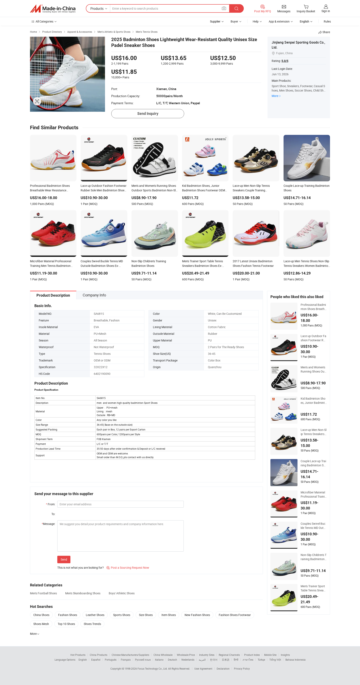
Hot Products (77, 654)
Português (110, 659)
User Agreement (203, 668)
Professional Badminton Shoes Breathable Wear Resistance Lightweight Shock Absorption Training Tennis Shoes (313, 307)
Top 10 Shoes (66, 624)
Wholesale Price (186, 654)
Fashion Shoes (67, 615)
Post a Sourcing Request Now (127, 568)
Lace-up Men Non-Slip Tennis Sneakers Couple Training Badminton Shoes (313, 432)
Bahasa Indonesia (295, 659)
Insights (285, 654)
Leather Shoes (95, 615)
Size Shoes (146, 615)
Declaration (223, 668)
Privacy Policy (242, 668)
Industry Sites (206, 654)
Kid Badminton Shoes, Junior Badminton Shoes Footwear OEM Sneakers (314, 400)
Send (64, 559)
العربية (202, 659)
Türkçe (261, 659)
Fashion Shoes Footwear (235, 615)
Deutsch (172, 659)
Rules (327, 21)
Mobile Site (270, 654)
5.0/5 (284, 61)
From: (50, 504)
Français (126, 659)
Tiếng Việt (275, 659)
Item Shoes (168, 615)
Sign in (325, 11)
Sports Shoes (121, 615)
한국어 (214, 659)
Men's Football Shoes (43, 593)
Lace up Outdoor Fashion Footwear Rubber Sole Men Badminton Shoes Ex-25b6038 (314, 338)
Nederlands (187, 659)
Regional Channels (229, 654)
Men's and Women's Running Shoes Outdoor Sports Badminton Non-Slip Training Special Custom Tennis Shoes (313, 369)
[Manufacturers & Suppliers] (52, 8)
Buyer (234, 21)
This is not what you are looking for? (80, 568)
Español (95, 659)
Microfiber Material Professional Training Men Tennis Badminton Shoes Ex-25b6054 (313, 494)
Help (256, 21)
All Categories (44, 21)
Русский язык (143, 659)
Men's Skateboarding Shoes (82, 593)
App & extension (279, 21)
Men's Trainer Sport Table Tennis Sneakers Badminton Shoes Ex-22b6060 (314, 588)
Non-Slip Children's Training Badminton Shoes (313, 557)
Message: (48, 524)
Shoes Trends (92, 624)
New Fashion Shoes (197, 615)
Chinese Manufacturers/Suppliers (130, 654)
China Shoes (41, 615)
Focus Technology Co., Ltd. (153, 668)
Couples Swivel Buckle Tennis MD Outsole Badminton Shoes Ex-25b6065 (314, 526)
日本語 (225, 659)
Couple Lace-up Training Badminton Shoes (313, 463)
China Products (98, 654)
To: (53, 514)
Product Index (252, 654)
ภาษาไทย (248, 659)
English (83, 659)
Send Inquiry (147, 113)
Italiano (159, 659)
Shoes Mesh (41, 624)
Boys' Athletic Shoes (122, 593)
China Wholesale (163, 654)
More (275, 96)
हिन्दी (236, 659)
